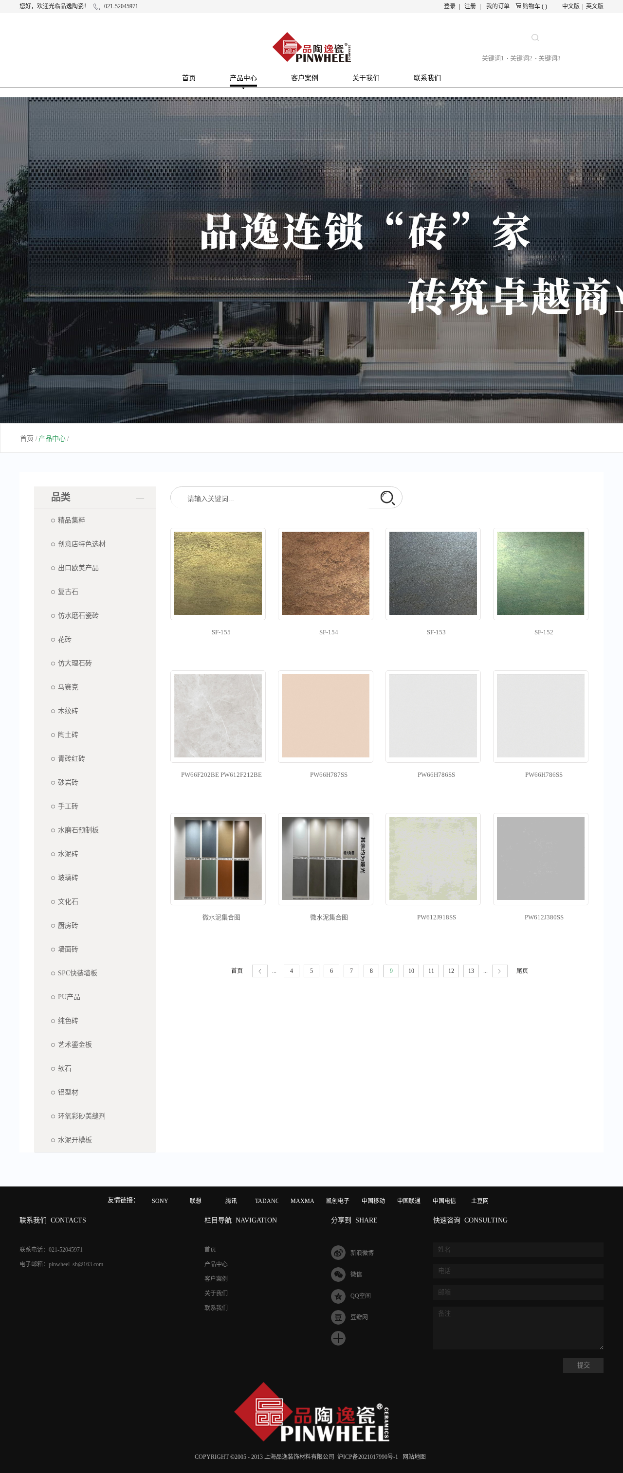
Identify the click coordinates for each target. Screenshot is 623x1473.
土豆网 (480, 1201)
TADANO (267, 1201)
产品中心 (52, 438)
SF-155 (221, 632)
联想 (196, 1201)
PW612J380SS (544, 917)
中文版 (571, 6)
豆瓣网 (359, 1317)
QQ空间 (360, 1296)
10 (411, 971)
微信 (356, 1274)
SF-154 (328, 632)
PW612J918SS (436, 917)
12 (451, 971)
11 (431, 971)
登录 (450, 6)
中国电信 (444, 1201)
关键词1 (493, 58)
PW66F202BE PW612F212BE (221, 774)
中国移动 (373, 1201)
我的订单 (498, 6)
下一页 (500, 971)
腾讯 (231, 1201)
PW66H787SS (329, 774)
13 (471, 971)
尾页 (522, 971)
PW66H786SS (436, 774)
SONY (160, 1201)
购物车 (531, 6)
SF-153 (436, 632)
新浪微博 (362, 1253)
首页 (189, 78)
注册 (470, 6)
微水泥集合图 (221, 917)
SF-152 (543, 632)
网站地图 (413, 1457)
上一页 (260, 971)
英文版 (595, 6)
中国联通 (409, 1201)
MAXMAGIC (308, 1201)
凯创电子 (337, 1201)
